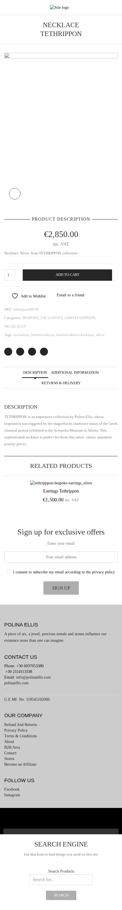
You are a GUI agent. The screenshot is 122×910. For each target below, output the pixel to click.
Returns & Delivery (61, 383)
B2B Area (12, 747)
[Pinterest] (32, 352)
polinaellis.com (16, 683)
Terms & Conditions (20, 736)
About (9, 742)
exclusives (21, 335)
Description (35, 372)
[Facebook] (20, 352)
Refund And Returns (20, 725)
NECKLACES (15, 326)
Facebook (12, 789)
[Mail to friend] (44, 352)
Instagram (12, 795)
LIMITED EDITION (79, 318)
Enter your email (61, 543)
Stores (9, 759)
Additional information (75, 372)
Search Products (61, 871)
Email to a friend (70, 295)
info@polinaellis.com (33, 677)
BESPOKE (31, 318)
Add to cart (67, 275)
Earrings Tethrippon (61, 491)
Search (61, 895)
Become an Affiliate (20, 764)
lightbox (14, 193)
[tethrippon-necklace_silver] (61, 128)
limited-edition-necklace (75, 335)
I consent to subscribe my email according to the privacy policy (64, 572)
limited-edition (42, 335)
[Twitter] (8, 352)
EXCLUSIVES (52, 318)
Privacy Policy (16, 730)
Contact (10, 753)
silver (100, 335)
